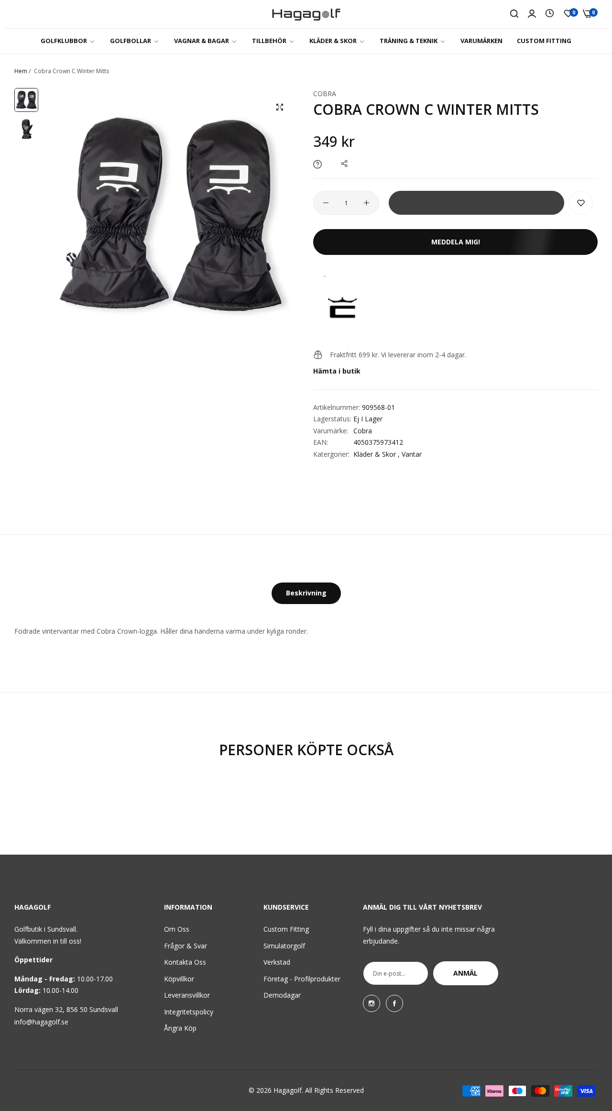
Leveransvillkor (187, 995)
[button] (581, 203)
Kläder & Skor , (376, 454)
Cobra (324, 93)
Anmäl (465, 973)
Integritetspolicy (188, 1011)
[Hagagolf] (306, 14)
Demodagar (282, 995)
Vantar (412, 454)
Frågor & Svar (185, 945)
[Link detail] (371, 1003)
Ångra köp (180, 1028)
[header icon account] (532, 14)
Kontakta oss (185, 962)
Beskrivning (306, 592)
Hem (20, 71)
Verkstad (276, 962)
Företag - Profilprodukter (301, 978)
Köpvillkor (179, 978)
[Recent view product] (550, 13)
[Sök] (514, 14)
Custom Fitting (286, 929)
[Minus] (325, 203)
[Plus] (366, 203)
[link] (68, 41)
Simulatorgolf (284, 945)
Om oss (176, 929)
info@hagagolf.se (41, 1021)
